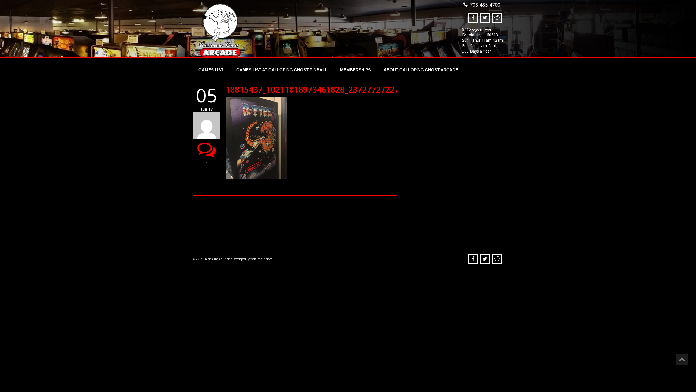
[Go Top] (682, 359)
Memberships (355, 70)
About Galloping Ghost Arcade (421, 70)
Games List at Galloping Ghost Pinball (281, 70)
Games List (210, 70)
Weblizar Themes (261, 259)
